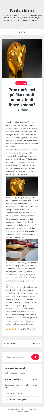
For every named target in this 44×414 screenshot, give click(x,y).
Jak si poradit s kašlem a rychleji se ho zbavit (22, 379)
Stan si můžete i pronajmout (16, 399)
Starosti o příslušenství (14, 393)
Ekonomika (21, 83)
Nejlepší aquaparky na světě (16, 373)
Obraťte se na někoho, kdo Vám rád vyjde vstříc (21, 386)
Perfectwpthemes (22, 412)
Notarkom (22, 10)
